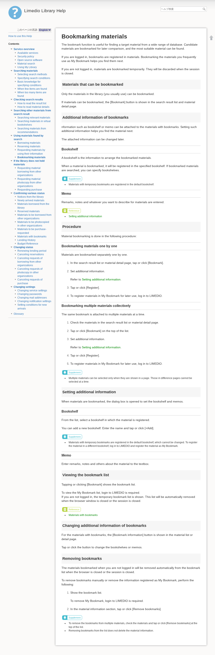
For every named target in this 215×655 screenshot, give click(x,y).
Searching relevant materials (33, 117)
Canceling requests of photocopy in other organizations (29, 272)
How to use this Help (20, 36)
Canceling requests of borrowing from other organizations (29, 262)
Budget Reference (27, 243)
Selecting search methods (32, 74)
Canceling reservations (30, 254)
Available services (27, 52)
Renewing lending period (31, 250)
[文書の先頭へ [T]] (211, 37)
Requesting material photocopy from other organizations (29, 183)
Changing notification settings (34, 301)
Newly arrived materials (30, 200)
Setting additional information (85, 216)
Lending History (26, 240)
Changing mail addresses (32, 297)
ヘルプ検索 (205, 9)
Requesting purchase (29, 189)
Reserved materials (28, 211)
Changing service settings (32, 290)
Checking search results (28, 99)
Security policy (25, 56)
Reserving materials (28, 146)
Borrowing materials (28, 142)
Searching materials (26, 70)
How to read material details (33, 106)
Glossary (19, 313)
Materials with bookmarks (31, 236)
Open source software (29, 60)
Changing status (23, 247)
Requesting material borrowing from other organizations (29, 172)
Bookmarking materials (31, 157)
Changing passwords (29, 294)
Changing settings (24, 286)
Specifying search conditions (33, 78)
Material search (26, 63)
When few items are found (32, 88)
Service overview (24, 49)
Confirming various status (29, 193)
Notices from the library (30, 196)
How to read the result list (31, 103)
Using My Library (27, 67)
